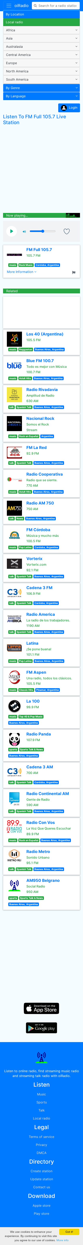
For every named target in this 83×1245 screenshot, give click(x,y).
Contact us (41, 1187)
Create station (41, 1171)
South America (17, 79)
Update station (41, 1179)
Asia (9, 38)
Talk (41, 1110)
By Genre (13, 88)
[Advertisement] (41, 170)
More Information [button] (20, 272)
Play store (41, 1214)
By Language (16, 96)
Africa (10, 30)
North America (17, 71)
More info (62, 1240)
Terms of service (41, 1137)
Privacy (41, 1145)
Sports (41, 1102)
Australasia (14, 47)
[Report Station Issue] (74, 272)
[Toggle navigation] (9, 6)
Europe (11, 63)
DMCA (42, 1153)
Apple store (41, 1205)
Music (41, 1094)
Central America (18, 55)
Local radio (14, 22)
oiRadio (22, 5)
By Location (15, 14)
